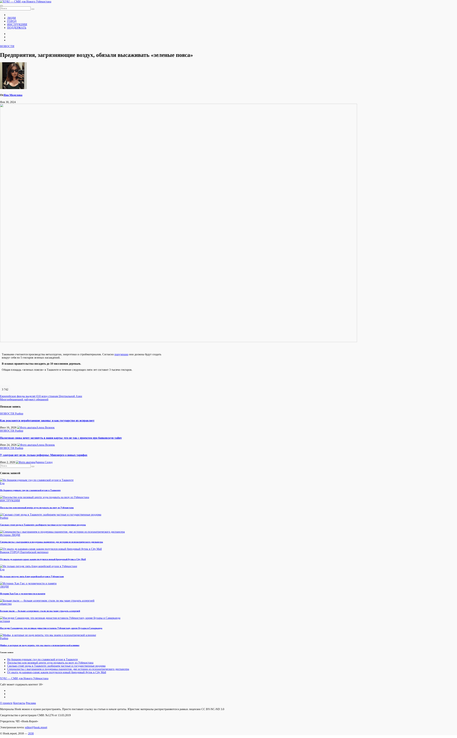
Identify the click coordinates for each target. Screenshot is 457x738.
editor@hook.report (36, 727)
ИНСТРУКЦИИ (17, 24)
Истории (5, 534)
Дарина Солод (43, 462)
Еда (2, 483)
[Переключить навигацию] (1, 5)
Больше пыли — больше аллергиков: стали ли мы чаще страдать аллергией (40, 611)
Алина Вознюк (45, 427)
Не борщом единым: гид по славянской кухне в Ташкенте (30, 490)
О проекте (6, 703)
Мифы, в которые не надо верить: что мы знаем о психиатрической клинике (39, 645)
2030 (31, 733)
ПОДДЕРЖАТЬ (16, 27)
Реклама (31, 703)
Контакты (19, 703)
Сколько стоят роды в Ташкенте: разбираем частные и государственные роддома (43, 524)
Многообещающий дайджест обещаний (24, 399)
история (5, 621)
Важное (5, 552)
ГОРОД (11, 21)
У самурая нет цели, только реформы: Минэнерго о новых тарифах (43, 455)
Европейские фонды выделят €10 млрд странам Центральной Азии (41, 396)
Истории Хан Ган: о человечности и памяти (22, 593)
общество (6, 603)
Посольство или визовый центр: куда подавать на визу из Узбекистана (37, 507)
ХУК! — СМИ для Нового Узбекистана (24, 678)
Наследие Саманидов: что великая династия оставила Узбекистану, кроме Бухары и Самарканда (51, 628)
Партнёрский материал (34, 552)
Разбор (19, 413)
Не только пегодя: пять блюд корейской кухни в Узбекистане (32, 576)
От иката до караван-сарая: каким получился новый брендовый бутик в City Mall (43, 559)
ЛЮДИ (11, 17)
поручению (121, 354)
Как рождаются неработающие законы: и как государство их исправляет (47, 420)
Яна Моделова (13, 95)
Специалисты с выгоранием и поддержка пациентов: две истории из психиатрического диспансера (51, 542)
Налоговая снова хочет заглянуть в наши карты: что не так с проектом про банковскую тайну (61, 437)
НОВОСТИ (7, 46)
